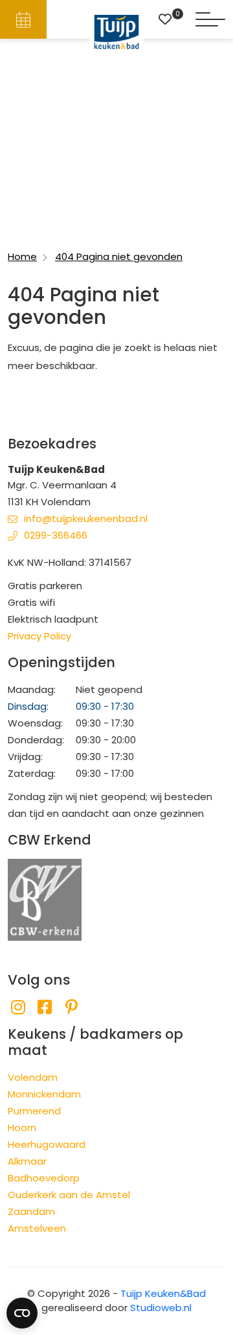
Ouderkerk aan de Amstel (69, 1194)
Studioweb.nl (161, 1307)
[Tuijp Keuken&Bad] (116, 32)
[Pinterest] (71, 1007)
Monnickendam (44, 1094)
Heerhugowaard (46, 1144)
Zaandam (31, 1211)
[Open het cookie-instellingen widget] (22, 1313)
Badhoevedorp (44, 1178)
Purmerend (34, 1111)
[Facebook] (44, 1007)
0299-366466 (55, 535)
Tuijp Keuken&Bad (163, 1293)
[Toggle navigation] (210, 19)
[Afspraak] (23, 19)
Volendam (33, 1077)
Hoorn (22, 1127)
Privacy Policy (39, 636)
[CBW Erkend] (45, 899)
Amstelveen (37, 1228)
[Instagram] (18, 1007)
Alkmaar (27, 1161)
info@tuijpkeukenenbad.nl (86, 518)
